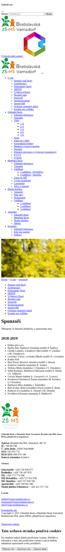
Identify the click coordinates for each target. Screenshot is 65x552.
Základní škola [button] (15, 112)
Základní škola (21, 214)
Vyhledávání (7, 56)
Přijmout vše (8, 549)
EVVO (17, 155)
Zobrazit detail (40, 549)
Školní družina (21, 220)
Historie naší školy (23, 80)
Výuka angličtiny (22, 180)
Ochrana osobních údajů (26, 106)
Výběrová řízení (22, 92)
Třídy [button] (16, 120)
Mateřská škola (21, 217)
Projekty (18, 149)
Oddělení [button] (18, 169)
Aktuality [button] (12, 212)
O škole (18, 157)
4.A (22, 132)
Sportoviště (19, 103)
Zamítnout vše (23, 549)
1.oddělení (25, 203)
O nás (13, 279)
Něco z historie (21, 186)
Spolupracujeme (22, 100)
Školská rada (20, 95)
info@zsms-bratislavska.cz (14, 505)
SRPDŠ (18, 89)
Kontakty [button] (12, 226)
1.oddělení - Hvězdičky (32, 172)
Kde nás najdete (22, 232)
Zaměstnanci (20, 83)
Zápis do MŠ (20, 177)
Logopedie (19, 183)
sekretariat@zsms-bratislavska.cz (17, 502)
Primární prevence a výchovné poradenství (35, 152)
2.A (22, 126)
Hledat (4, 14)
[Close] (2, 11)
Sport (16, 137)
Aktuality (18, 117)
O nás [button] (10, 78)
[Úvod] (21, 72)
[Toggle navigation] (42, 73)
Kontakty (18, 56)
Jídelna (17, 223)
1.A (22, 123)
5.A (22, 135)
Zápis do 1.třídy (22, 140)
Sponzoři (18, 98)
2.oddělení (25, 206)
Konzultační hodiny (24, 143)
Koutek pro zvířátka (24, 109)
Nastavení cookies (10, 524)
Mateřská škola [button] (15, 160)
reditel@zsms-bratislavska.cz (15, 499)
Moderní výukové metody (27, 146)
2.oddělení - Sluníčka (30, 175)
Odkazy (18, 234)
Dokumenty (20, 197)
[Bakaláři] (34, 56)
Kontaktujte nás (9, 510)
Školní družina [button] (15, 189)
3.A (22, 129)
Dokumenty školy (23, 86)
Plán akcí (18, 195)
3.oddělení (25, 209)
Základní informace (23, 115)
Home (4, 279)
